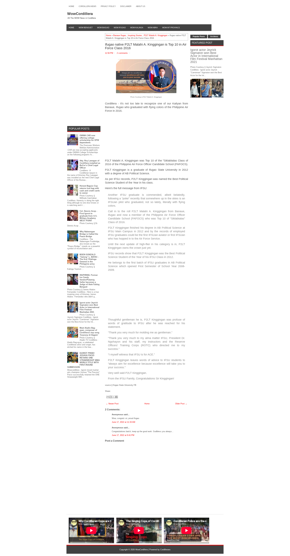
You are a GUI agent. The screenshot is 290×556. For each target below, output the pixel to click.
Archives (214, 36)
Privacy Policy (108, 6)
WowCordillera (80, 14)
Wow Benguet (86, 28)
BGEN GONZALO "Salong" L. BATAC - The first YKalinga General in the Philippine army (89, 259)
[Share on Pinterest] (116, 391)
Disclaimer (125, 6)
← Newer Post (112, 404)
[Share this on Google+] (114, 391)
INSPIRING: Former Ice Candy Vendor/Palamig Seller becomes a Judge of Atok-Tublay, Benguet (90, 281)
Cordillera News (87, 6)
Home (71, 6)
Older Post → (181, 404)
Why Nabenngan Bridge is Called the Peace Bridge (89, 233)
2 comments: (122, 53)
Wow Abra (153, 28)
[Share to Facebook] (116, 396)
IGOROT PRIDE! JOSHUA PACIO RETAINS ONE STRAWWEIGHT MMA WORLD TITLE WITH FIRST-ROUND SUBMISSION (83, 360)
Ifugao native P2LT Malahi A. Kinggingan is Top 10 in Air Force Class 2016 (145, 46)
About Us (140, 6)
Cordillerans (165, 549)
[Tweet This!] (113, 391)
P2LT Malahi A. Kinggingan (155, 35)
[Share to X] (113, 396)
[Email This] (107, 396)
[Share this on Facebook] (111, 391)
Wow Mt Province (171, 28)
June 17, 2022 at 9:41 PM (123, 435)
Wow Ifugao (120, 28)
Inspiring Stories (135, 35)
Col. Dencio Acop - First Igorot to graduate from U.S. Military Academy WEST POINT (88, 216)
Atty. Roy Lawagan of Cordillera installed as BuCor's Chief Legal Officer (90, 164)
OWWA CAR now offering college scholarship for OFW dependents (89, 139)
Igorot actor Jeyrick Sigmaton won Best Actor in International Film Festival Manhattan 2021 (89, 307)
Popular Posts (199, 36)
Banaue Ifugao (119, 35)
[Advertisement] (146, 136)
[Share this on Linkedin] (117, 391)
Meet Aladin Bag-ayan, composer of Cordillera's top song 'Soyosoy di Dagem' (89, 331)
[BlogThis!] (110, 396)
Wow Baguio (103, 28)
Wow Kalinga (136, 28)
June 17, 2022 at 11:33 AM (123, 422)
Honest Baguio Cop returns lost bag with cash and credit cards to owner (90, 189)
